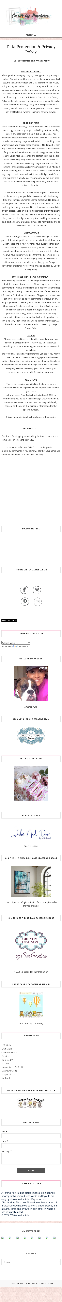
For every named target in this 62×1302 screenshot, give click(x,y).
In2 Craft (5, 1063)
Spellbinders (7, 1078)
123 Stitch (6, 1045)
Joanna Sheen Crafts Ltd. (13, 1067)
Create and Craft (9, 1052)
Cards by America (23, 1283)
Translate (23, 646)
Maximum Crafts (9, 1070)
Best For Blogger (47, 1283)
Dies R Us (6, 1056)
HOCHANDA (7, 1059)
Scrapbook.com (8, 1074)
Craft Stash (6, 1048)
